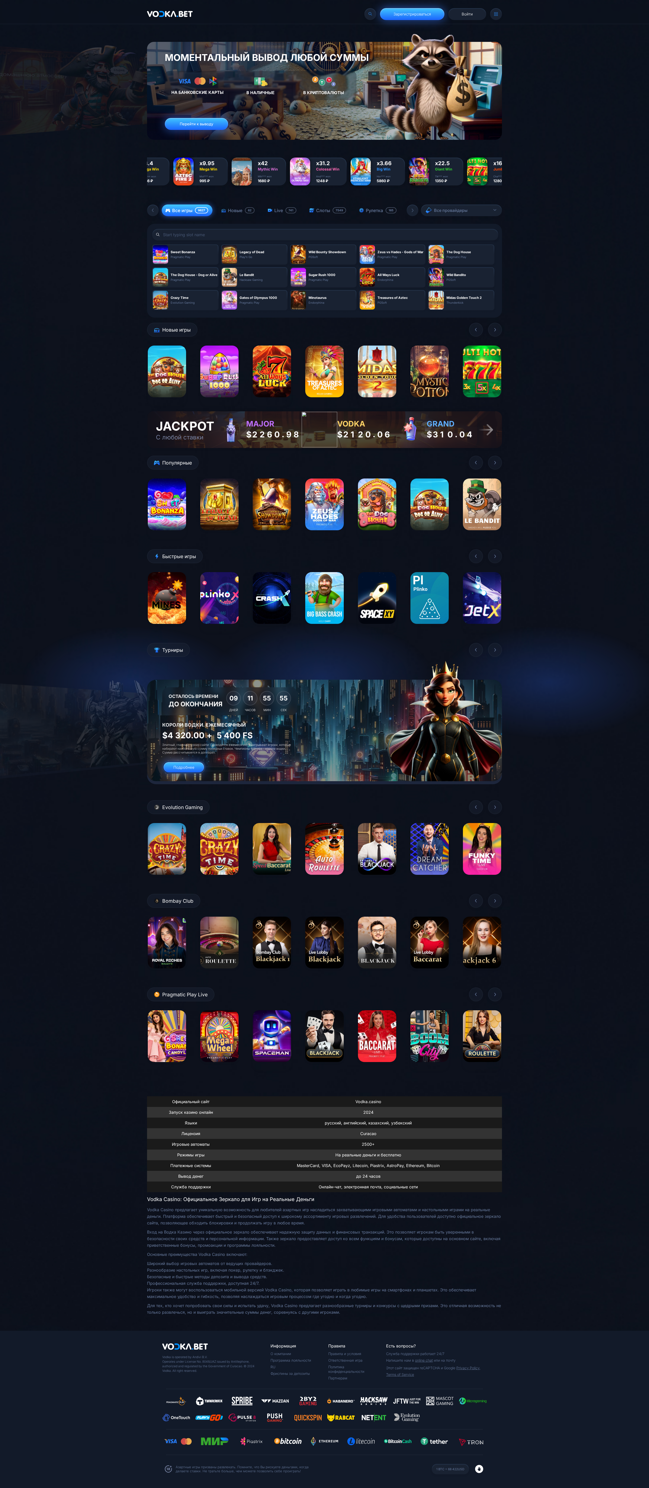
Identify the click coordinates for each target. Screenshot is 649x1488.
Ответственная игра (345, 1360)
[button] (153, 210)
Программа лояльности (291, 1360)
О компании (281, 1354)
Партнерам (337, 1378)
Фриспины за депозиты (290, 1373)
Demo (167, 401)
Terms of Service (400, 1374)
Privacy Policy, (468, 1368)
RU (273, 1367)
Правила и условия (344, 1354)
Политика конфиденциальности (346, 1369)
